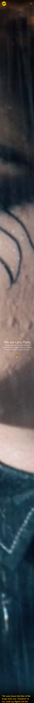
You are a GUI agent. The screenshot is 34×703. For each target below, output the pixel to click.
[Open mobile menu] (31, 4)
